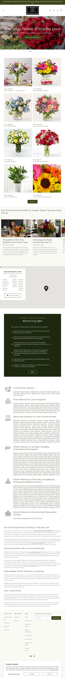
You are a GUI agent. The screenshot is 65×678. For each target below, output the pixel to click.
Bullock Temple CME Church (46, 494)
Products (6, 626)
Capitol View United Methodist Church (35, 498)
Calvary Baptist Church (31, 496)
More (32, 372)
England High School (19, 474)
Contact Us (28, 620)
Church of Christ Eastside (45, 505)
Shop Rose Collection (32, 37)
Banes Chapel (50, 487)
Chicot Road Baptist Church (45, 503)
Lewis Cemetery (35, 431)
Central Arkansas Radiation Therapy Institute (39, 408)
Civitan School (23, 469)
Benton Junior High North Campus (23, 458)
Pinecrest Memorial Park (48, 438)
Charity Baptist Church (27, 503)
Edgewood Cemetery (40, 424)
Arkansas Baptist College (39, 453)
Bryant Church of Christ (30, 494)
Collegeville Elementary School (35, 471)
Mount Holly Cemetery (27, 434)
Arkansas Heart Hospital (38, 403)
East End (42, 391)
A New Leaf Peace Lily (10, 197)
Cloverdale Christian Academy (39, 507)
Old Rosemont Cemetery (52, 436)
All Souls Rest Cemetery (35, 420)
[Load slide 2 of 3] (30, 51)
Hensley (54, 391)
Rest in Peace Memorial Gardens (44, 440)
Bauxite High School (41, 456)
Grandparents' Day (8, 618)
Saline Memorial (50, 410)
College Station (34, 391)
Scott (38, 393)
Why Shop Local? (28, 625)
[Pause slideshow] (40, 51)
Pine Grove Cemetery (34, 438)
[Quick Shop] (50, 10)
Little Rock (16, 393)
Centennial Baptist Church (37, 500)
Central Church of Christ (20, 501)
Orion (29, 393)
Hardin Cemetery (25, 427)
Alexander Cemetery (19, 420)
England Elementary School (51, 472)
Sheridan (52, 393)
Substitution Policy (28, 643)
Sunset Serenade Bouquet (40, 126)
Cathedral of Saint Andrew (21, 500)
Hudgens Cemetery (44, 429)
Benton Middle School (40, 458)
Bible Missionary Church (41, 493)
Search (16, 617)
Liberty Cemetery (46, 431)
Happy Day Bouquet (10, 161)
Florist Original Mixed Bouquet (42, 197)
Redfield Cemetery (26, 440)
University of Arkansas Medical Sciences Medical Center (41, 412)
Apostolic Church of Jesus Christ (27, 487)
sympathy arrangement (38, 542)
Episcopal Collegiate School (51, 474)
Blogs (16, 620)
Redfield (33, 393)
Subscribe (56, 618)
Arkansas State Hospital (53, 403)
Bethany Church (50, 489)
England (48, 391)
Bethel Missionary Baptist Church (49, 491)
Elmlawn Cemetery (54, 424)
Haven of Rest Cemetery (39, 427)
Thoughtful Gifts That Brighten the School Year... (16, 241)
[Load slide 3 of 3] (33, 51)
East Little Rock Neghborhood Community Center (28, 518)
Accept (32, 674)
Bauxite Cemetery (49, 420)
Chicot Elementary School (33, 467)
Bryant (27, 391)
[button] (3, 10)
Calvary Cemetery (36, 422)
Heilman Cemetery (54, 427)
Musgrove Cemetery (41, 434)
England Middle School (34, 474)
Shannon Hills (45, 393)
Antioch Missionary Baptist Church (37, 485)
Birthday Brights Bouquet (40, 90)
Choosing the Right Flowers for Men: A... (43, 241)
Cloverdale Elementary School (39, 469)
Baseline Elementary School (26, 456)
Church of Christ (32, 505)
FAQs (26, 617)
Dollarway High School (53, 471)
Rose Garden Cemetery (38, 442)
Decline (49, 674)
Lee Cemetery (24, 431)
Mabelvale (24, 393)
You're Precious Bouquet (40, 161)
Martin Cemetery (45, 433)
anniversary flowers (34, 552)
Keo (58, 391)
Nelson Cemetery (54, 434)
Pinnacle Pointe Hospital (37, 410)
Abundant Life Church (20, 485)
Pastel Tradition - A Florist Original (14, 90)
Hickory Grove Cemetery (20, 429)
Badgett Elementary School (33, 454)
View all (32, 201)
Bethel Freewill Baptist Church (28, 491)
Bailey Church (41, 487)
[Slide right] (36, 261)
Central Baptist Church (53, 500)
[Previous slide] (24, 51)
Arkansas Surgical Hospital (21, 405)
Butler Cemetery (25, 422)
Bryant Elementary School (35, 462)
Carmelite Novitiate (54, 498)
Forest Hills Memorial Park (22, 425)
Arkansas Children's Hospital (21, 403)
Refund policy (28, 639)
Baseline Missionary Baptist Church (34, 489)
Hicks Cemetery (33, 429)
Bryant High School (49, 462)
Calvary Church (43, 496)
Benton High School (54, 456)
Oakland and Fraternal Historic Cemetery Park (28, 436)
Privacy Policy (54, 670)
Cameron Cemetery (49, 422)
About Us (6, 630)
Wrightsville (19, 395)
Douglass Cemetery (26, 424)
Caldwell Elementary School (41, 463)
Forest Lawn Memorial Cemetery (42, 425)
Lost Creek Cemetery (32, 433)
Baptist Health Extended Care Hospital (43, 405)
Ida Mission (54, 429)
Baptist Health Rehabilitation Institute (46, 407)
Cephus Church (34, 501)
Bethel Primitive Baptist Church (23, 493)
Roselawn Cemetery (53, 442)
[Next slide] (37, 51)
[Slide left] (29, 261)
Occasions (7, 622)
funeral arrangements (30, 565)
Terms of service (27, 649)
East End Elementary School (33, 472)
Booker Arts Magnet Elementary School (33, 460)
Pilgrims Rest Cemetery (20, 438)
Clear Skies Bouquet (10, 126)
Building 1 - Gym (27, 463)
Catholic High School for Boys (34, 465)
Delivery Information (28, 631)
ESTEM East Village (19, 472)
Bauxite (22, 391)
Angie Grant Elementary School (22, 453)
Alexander (16, 391)
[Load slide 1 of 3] (28, 51)
